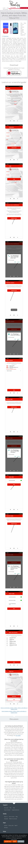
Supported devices (15, 809)
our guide (18, 735)
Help (14, 807)
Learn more (14, 839)
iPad (12, 825)
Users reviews (12, 816)
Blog (16, 816)
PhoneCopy (5, 36)
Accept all (8, 841)
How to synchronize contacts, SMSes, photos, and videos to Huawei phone (14, 708)
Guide (4, 8)
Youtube (15, 818)
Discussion (5, 9)
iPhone (9, 825)
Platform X (11, 818)
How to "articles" (7, 809)
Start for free (23, 8)
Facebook (6, 818)
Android (5, 825)
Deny (14, 841)
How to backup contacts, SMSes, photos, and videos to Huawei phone (14, 712)
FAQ (10, 9)
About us (6, 816)
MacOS (16, 825)
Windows (6, 827)
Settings (20, 841)
